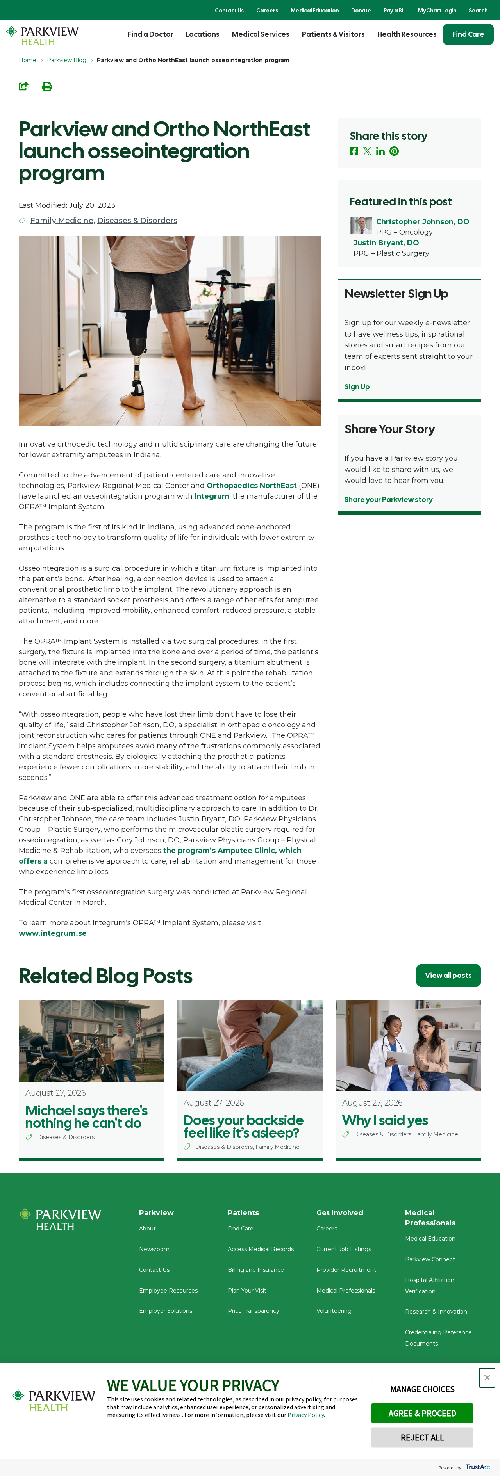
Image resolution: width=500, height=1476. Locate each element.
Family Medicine (61, 220)
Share (24, 86)
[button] (487, 1377)
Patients (243, 1213)
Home (27, 60)
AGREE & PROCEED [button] (422, 1413)
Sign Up (357, 386)
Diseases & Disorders (137, 220)
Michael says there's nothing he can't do (86, 1117)
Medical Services (260, 34)
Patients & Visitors (333, 34)
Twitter (367, 151)
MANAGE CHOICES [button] (422, 1388)
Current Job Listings (343, 1249)
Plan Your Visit (247, 1290)
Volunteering (334, 1310)
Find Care (468, 34)
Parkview (156, 1213)
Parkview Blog (66, 60)
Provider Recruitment (346, 1269)
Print (47, 86)
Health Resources (407, 34)
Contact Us (229, 10)
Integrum (212, 496)
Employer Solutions (165, 1310)
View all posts (448, 975)
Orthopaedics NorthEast (252, 485)
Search (478, 10)
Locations (203, 34)
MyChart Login (437, 10)
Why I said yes (385, 1120)
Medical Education (315, 10)
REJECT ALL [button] (422, 1437)
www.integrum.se (53, 933)
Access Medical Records (261, 1249)
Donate (361, 10)
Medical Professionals (345, 1290)
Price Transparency (253, 1310)
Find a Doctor (150, 34)
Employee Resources (168, 1290)
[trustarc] (477, 1468)
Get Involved (339, 1213)
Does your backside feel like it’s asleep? (244, 1126)
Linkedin (380, 151)
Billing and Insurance (256, 1269)
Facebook (354, 151)
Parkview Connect (430, 1259)
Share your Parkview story (389, 499)
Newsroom (154, 1249)
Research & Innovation (436, 1311)
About (147, 1228)
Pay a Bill (394, 10)
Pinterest (394, 151)
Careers (267, 10)
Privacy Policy (306, 1415)
